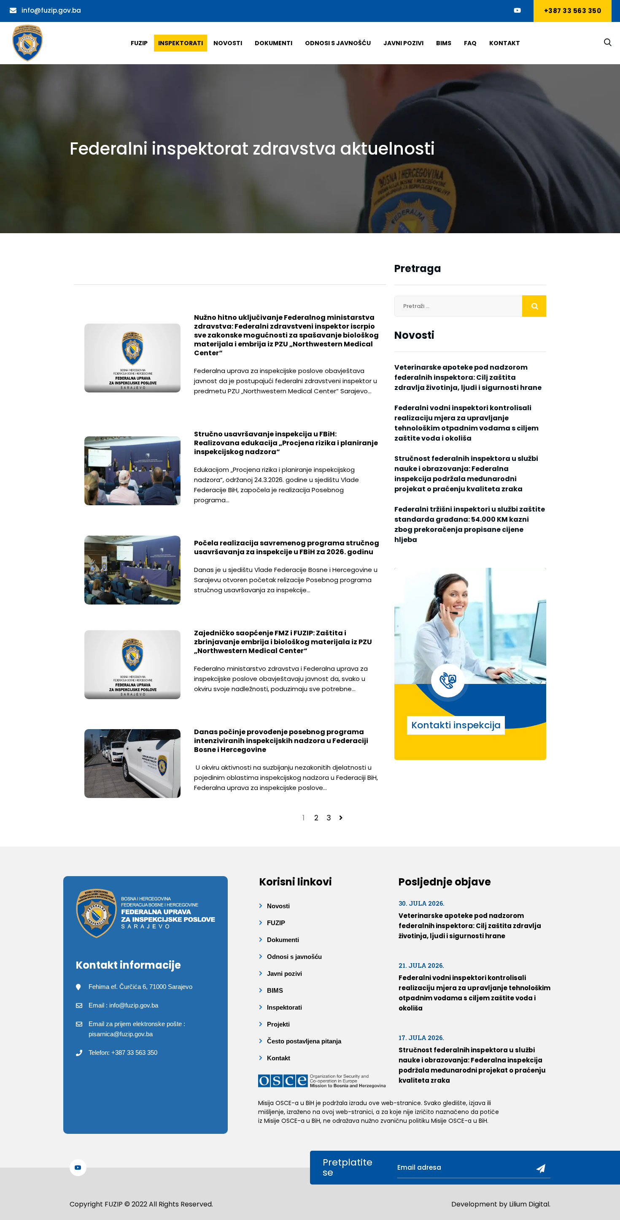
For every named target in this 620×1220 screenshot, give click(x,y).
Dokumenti (273, 43)
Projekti (278, 1024)
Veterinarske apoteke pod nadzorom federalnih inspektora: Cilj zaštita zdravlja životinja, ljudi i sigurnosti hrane (468, 377)
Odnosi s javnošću (338, 43)
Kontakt (504, 43)
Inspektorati (180, 43)
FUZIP (276, 922)
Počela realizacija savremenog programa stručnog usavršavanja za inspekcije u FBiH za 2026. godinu (286, 547)
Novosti (227, 43)
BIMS (443, 43)
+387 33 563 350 (572, 10)
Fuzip (139, 43)
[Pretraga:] (470, 306)
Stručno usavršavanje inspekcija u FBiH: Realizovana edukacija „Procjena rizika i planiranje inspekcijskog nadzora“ (286, 443)
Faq (470, 43)
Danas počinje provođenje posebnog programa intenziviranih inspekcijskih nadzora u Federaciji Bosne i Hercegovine (281, 740)
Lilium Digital (529, 1204)
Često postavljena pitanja (304, 1041)
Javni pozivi (403, 43)
